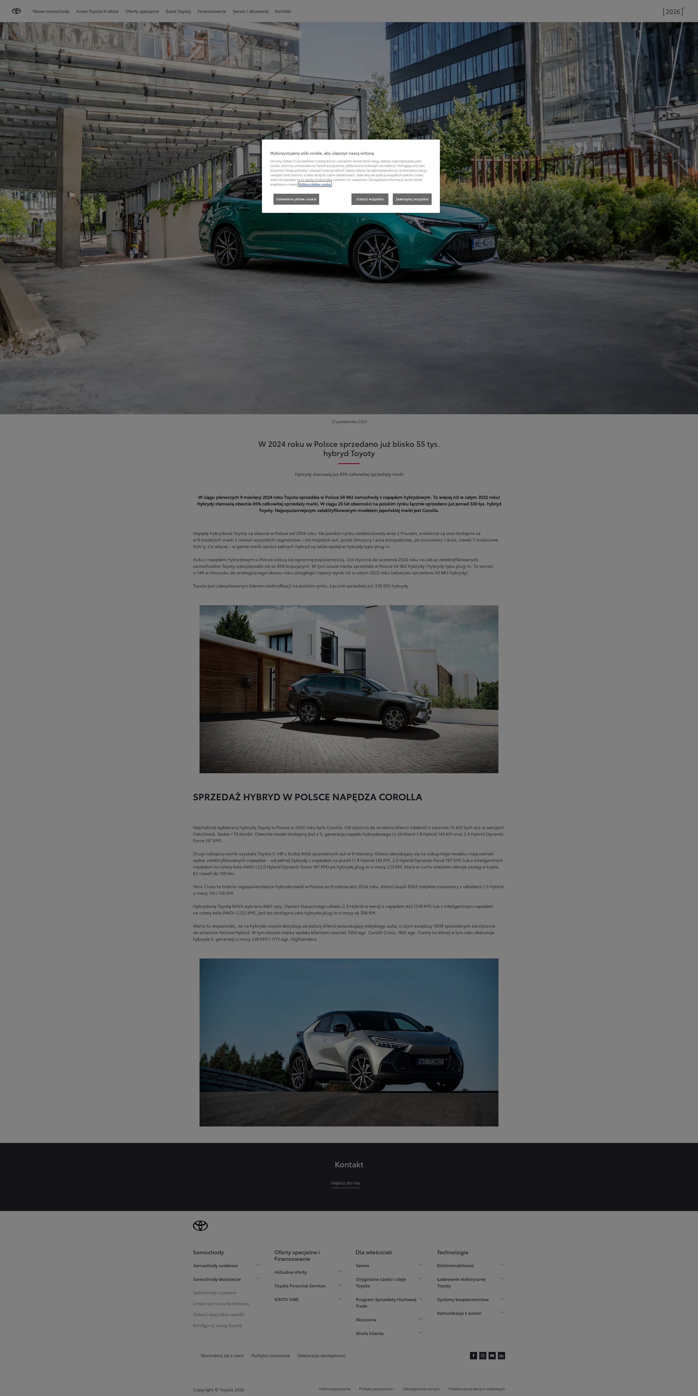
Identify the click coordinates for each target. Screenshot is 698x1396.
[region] (351, 176)
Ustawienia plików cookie (296, 199)
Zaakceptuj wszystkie (412, 199)
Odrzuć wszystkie (369, 199)
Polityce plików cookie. (315, 184)
